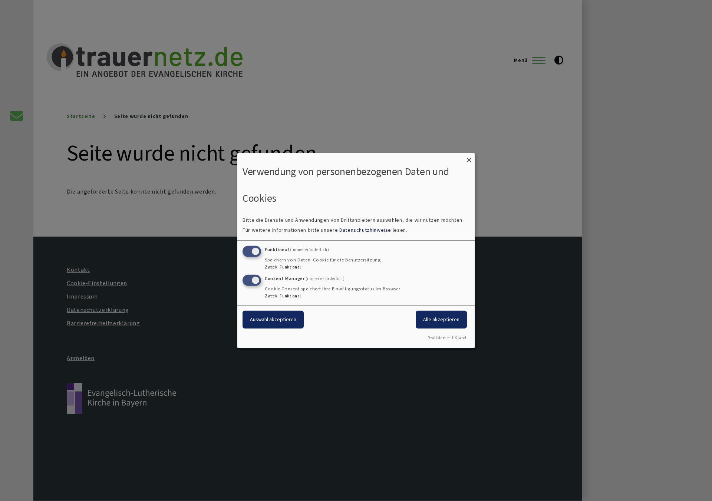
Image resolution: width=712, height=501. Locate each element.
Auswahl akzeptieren (273, 319)
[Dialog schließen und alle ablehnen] (469, 157)
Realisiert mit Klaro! (447, 338)
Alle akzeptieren (441, 319)
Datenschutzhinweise (365, 230)
